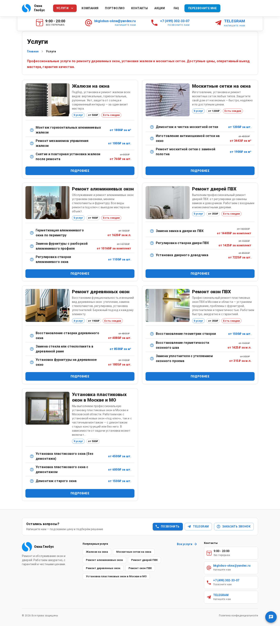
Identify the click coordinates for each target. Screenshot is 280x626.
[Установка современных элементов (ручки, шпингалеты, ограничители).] (32, 362)
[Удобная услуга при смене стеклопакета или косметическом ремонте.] (32, 157)
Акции (159, 8)
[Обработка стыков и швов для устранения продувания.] (32, 233)
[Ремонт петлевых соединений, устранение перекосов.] (32, 336)
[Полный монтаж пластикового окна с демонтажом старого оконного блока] (32, 469)
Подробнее (80, 170)
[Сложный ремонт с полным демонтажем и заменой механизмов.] (32, 246)
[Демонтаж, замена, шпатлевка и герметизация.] (32, 349)
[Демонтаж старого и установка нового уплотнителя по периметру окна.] (152, 358)
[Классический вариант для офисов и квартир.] (32, 130)
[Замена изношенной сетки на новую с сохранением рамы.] (152, 152)
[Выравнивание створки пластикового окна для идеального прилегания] (152, 334)
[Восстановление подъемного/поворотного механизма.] (32, 143)
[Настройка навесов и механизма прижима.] (152, 243)
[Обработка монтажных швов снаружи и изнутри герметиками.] (152, 345)
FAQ (176, 8)
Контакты (139, 8)
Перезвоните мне (202, 8)
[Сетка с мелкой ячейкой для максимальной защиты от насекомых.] (152, 138)
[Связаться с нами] (271, 617)
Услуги (62, 8)
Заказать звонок (236, 526)
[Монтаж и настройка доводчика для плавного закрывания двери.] (152, 255)
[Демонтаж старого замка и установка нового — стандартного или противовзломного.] (152, 231)
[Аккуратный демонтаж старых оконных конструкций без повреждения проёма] (32, 481)
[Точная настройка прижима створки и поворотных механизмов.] (32, 259)
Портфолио (115, 8)
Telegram (201, 526)
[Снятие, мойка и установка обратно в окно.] (152, 127)
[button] (97, 552)
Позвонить (170, 526)
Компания (90, 8)
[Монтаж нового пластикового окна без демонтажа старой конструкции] (32, 456)
